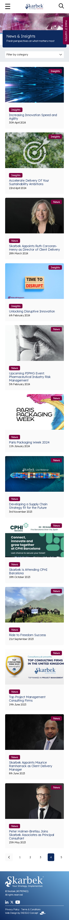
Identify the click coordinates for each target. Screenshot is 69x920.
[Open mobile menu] (7, 7)
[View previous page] (9, 857)
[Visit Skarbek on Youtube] (17, 902)
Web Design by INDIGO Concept (22, 913)
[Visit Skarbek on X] (11, 902)
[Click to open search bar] (61, 7)
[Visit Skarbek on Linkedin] (6, 902)
